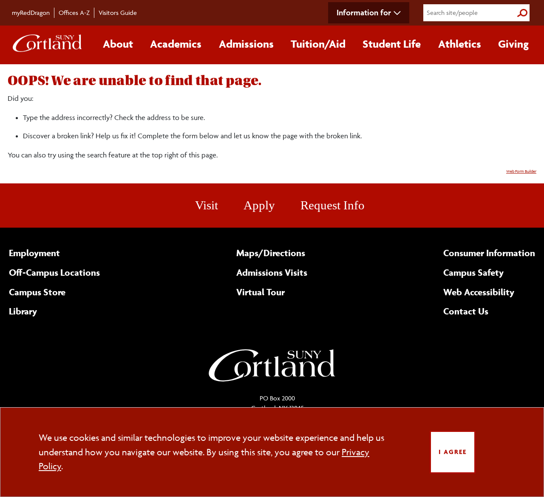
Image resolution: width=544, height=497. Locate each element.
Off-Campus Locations (54, 272)
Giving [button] (513, 44)
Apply (259, 205)
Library (23, 311)
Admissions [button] (246, 44)
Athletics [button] (459, 44)
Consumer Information (489, 253)
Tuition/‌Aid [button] (318, 44)
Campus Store (37, 292)
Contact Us (465, 311)
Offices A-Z (74, 13)
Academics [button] (175, 44)
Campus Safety (473, 272)
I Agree (453, 452)
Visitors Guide (118, 13)
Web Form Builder (521, 171)
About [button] (118, 44)
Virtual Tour (260, 292)
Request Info (332, 205)
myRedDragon (31, 13)
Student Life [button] (392, 44)
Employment (34, 253)
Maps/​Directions (270, 253)
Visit (206, 205)
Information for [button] (364, 12)
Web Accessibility (478, 292)
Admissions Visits (271, 272)
